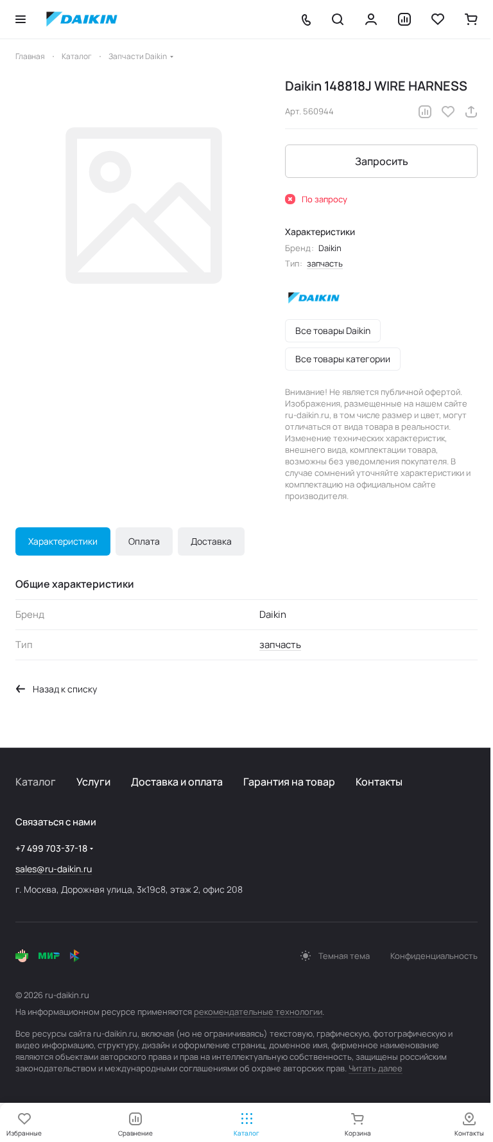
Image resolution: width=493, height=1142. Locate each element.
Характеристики (63, 541)
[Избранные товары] (437, 19)
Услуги (93, 782)
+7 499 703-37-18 (51, 848)
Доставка (211, 541)
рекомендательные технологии (258, 1011)
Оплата (144, 541)
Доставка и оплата (177, 782)
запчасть (325, 263)
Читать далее (375, 1068)
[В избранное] (448, 111)
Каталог (35, 782)
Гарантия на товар (289, 782)
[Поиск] (337, 19)
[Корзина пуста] (471, 19)
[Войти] (371, 19)
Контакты (379, 782)
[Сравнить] (425, 111)
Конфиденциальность (434, 956)
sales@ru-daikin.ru (53, 869)
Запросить (381, 161)
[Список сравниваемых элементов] (404, 19)
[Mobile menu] (21, 19)
